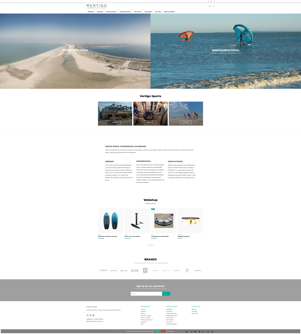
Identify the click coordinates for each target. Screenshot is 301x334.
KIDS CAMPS (148, 11)
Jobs (142, 324)
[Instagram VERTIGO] (90, 315)
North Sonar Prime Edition (106, 236)
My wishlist (195, 313)
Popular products (150, 203)
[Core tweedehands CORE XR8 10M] (137, 220)
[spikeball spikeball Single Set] (163, 220)
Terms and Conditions (147, 320)
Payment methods (146, 315)
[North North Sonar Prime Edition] (110, 220)
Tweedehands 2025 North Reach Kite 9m (190, 236)
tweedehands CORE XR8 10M (133, 236)
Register (194, 309)
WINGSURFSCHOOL (125, 11)
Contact (143, 309)
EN (211, 1)
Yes (157, 331)
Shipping (143, 311)
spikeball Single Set (157, 236)
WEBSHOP (91, 11)
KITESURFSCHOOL (111, 11)
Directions (144, 322)
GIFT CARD (158, 11)
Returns (143, 313)
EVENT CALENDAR (169, 11)
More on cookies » (170, 331)
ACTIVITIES (100, 11)
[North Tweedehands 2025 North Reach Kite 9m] (190, 220)
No (163, 331)
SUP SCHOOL (137, 11)
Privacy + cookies (145, 317)
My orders (194, 311)
